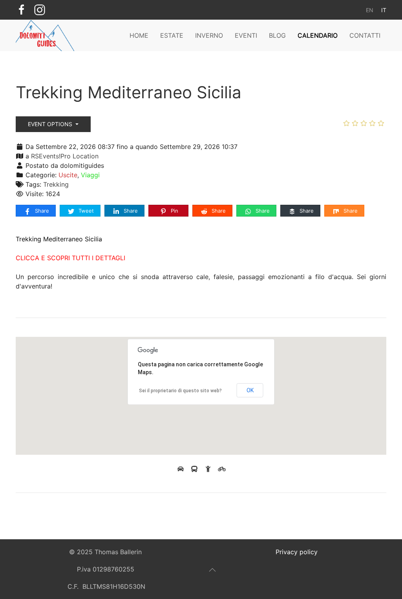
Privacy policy (297, 552)
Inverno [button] (209, 35)
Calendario (318, 35)
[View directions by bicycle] (222, 469)
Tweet (85, 211)
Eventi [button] (246, 35)
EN (369, 10)
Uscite (67, 175)
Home (139, 35)
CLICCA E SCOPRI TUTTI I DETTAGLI (70, 258)
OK (250, 390)
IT (383, 10)
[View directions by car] (181, 469)
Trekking (56, 184)
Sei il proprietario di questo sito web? (180, 390)
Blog (277, 35)
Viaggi (90, 175)
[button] (212, 570)
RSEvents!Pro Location (65, 156)
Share (41, 211)
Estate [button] (171, 35)
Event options (51, 124)
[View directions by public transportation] (195, 469)
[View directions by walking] (209, 469)
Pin (173, 211)
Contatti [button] (364, 35)
